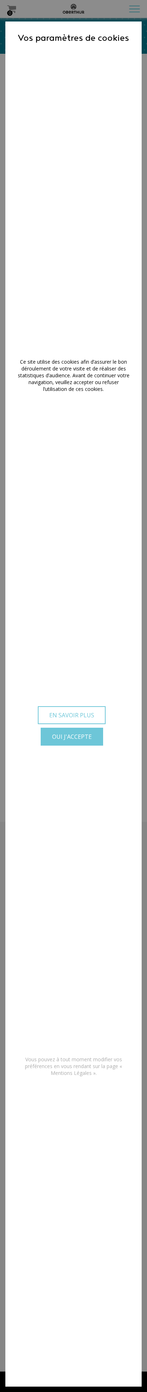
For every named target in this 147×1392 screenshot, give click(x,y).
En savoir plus (71, 715)
